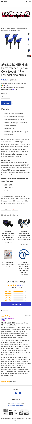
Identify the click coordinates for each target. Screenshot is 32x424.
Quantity (4, 94)
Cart (29, 1)
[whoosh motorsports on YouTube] (20, 393)
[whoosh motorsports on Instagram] (16, 393)
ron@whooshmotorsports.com (16, 405)
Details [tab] (5, 109)
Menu (5, 1)
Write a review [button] (16, 304)
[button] (16, 84)
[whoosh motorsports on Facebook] (12, 393)
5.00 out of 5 (21, 285)
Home (2, 28)
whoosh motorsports (17, 418)
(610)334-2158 (16, 403)
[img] (5, 316)
